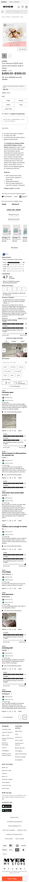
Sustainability (6, 782)
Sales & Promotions (21, 754)
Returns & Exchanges (5, 744)
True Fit (4, 748)
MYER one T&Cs (22, 830)
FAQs (16, 734)
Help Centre (18, 731)
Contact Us (18, 737)
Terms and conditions (8, 830)
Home (3, 16)
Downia (4, 61)
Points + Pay (5, 735)
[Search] (26, 11)
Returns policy (14, 817)
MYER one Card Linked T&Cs (14, 834)
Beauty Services (20, 748)
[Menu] (2, 11)
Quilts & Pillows (15, 16)
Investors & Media (7, 779)
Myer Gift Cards (6, 770)
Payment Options (7, 732)
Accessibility (18, 760)
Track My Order (6, 729)
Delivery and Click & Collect (8, 739)
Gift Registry (18, 751)
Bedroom (8, 16)
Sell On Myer (5, 788)
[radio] (8, 100)
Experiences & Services (19, 744)
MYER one (5, 767)
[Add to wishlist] (25, 879)
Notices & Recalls (20, 757)
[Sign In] (18, 7)
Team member (19, 839)
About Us (4, 776)
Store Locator (19, 740)
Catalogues (5, 750)
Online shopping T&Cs (14, 826)
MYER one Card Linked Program (6, 754)
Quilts (21, 16)
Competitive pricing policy (14, 821)
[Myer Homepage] (8, 7)
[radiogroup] (14, 104)
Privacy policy (9, 839)
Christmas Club (6, 785)
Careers (4, 773)
